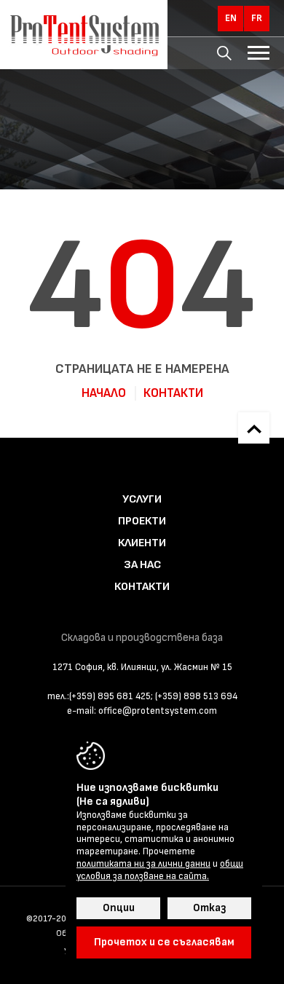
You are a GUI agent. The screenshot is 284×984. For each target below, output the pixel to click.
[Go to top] (253, 428)
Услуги (142, 499)
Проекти (142, 521)
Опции (119, 908)
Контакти (173, 393)
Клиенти (142, 543)
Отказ (209, 908)
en (231, 18)
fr (256, 18)
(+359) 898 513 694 (196, 696)
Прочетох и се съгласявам (164, 942)
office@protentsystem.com (157, 711)
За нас (142, 565)
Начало (104, 393)
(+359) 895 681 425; (111, 696)
